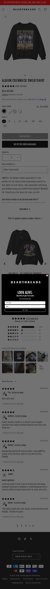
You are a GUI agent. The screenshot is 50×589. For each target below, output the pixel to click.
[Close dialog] (47, 275)
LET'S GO (25, 310)
